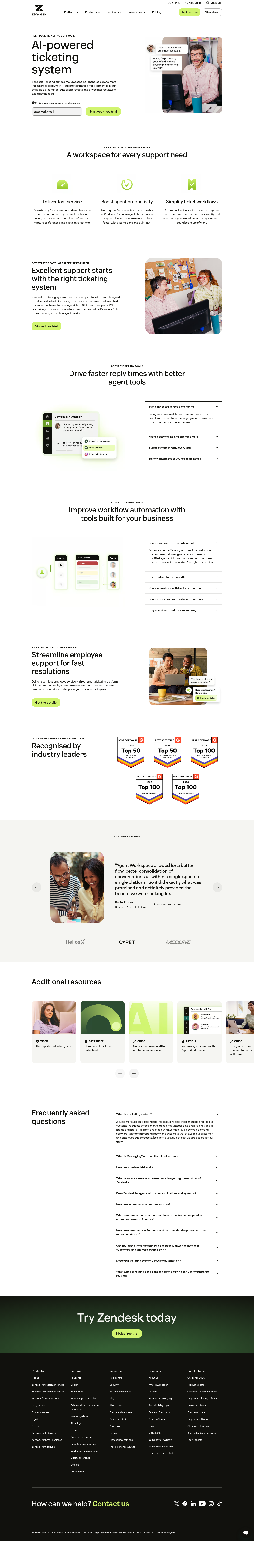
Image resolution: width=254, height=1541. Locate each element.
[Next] (134, 1073)
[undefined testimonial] (75, 941)
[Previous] (120, 1073)
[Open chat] (245, 1532)
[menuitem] (214, 3)
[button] (181, 406)
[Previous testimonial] (36, 887)
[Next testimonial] (217, 887)
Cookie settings (90, 1532)
